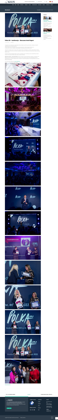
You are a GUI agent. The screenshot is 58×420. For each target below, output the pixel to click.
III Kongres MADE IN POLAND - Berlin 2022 (46, 394)
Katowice (39, 403)
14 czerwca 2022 (7, 42)
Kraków (39, 401)
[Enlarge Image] (23, 25)
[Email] (44, 1)
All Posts (29, 394)
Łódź (38, 409)
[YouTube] (46, 1)
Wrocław (39, 407)
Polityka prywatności (22, 417)
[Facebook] (45, 1)
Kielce (39, 405)
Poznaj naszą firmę (7, 384)
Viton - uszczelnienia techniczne (10, 394)
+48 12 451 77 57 (40, 1)
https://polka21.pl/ (17, 61)
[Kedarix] (10, 2)
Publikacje (12, 42)
